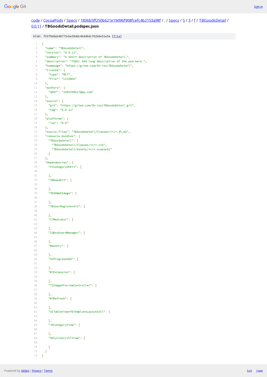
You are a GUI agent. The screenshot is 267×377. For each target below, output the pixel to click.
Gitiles (25, 371)
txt (249, 370)
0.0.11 (36, 26)
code (35, 20)
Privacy (36, 371)
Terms (48, 371)
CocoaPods (53, 20)
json (259, 370)
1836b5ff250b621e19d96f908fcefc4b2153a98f (121, 20)
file (116, 36)
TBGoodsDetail (212, 20)
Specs (72, 20)
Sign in (258, 7)
